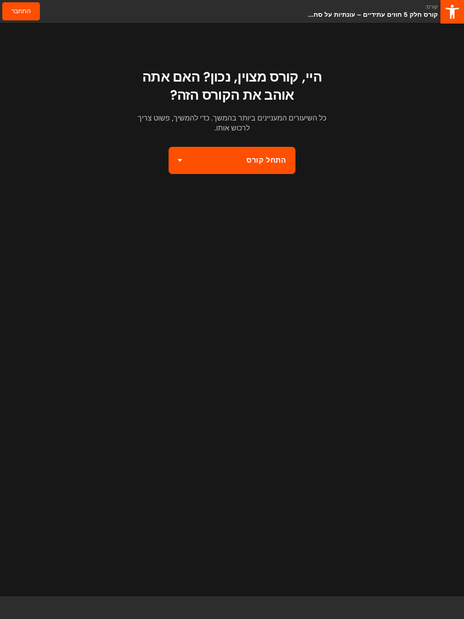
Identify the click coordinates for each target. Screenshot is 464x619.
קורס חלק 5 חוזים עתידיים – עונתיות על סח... (373, 15)
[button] (452, 12)
